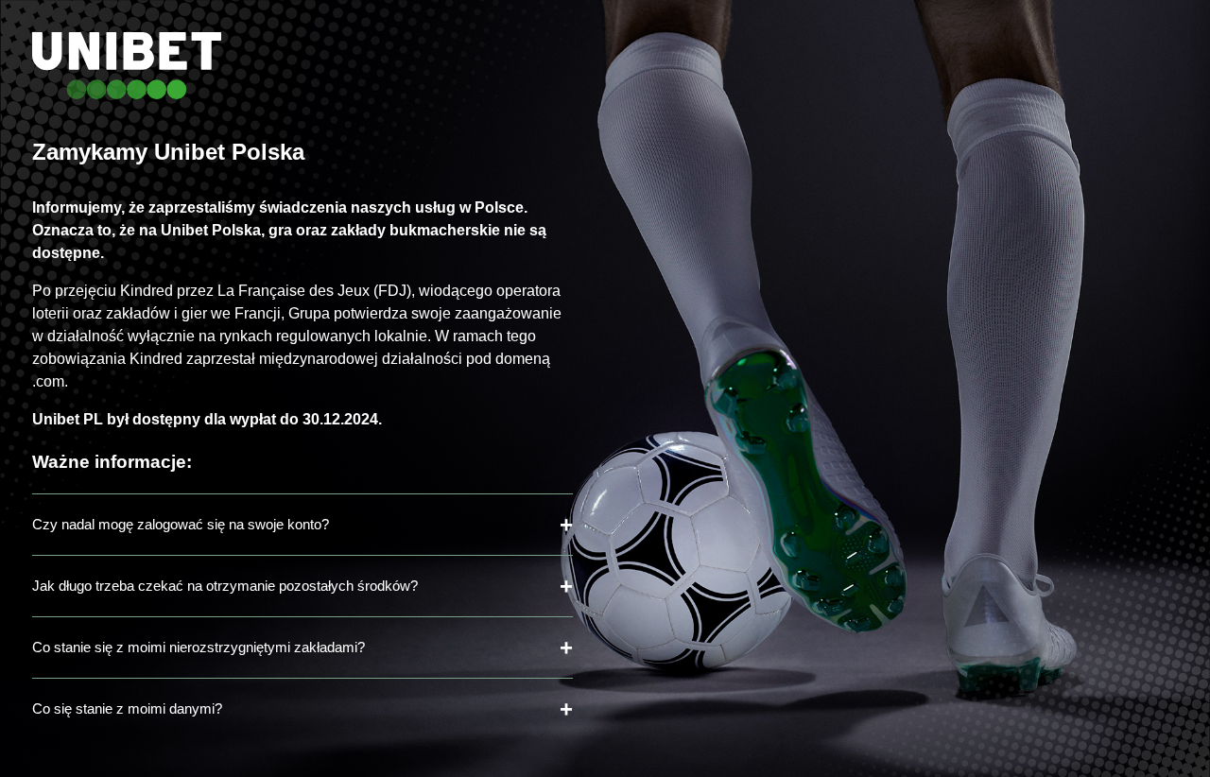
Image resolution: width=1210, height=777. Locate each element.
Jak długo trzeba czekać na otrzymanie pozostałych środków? (225, 586)
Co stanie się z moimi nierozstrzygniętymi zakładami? (198, 647)
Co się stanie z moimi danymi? (127, 708)
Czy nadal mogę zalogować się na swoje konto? (180, 524)
